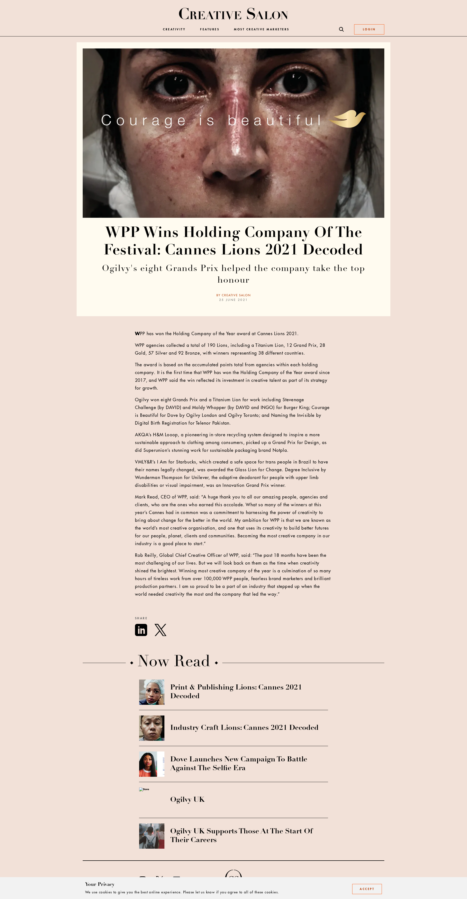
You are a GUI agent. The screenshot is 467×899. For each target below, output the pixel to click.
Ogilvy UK (187, 800)
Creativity (174, 29)
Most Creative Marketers (261, 29)
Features (209, 29)
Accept (367, 889)
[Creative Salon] (233, 14)
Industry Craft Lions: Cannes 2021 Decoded (244, 728)
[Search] (341, 29)
